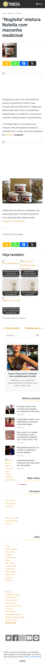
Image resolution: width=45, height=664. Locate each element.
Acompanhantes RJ (13, 614)
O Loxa (8, 523)
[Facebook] (24, 63)
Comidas (18, 13)
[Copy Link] (7, 63)
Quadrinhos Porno (12, 594)
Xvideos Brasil (11, 597)
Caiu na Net (10, 552)
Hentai (7, 592)
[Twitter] (8, 640)
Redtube (8, 555)
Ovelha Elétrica (11, 521)
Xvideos (8, 577)
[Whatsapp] (15, 63)
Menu (41, 4)
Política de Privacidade (32, 657)
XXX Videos (10, 563)
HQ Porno (9, 609)
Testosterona (10, 503)
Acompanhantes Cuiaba (14, 617)
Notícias (23, 318)
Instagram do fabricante (13, 221)
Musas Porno (10, 557)
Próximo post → (34, 328)
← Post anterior (11, 328)
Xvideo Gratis (10, 566)
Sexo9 (7, 560)
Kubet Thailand (11, 549)
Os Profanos (10, 501)
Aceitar (22, 661)
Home (4, 13)
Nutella (8, 135)
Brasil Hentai (10, 603)
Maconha (15, 318)
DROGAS (11, 13)
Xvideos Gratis (11, 620)
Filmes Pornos (11, 600)
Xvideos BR (10, 569)
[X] (32, 63)
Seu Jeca (9, 506)
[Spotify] (36, 640)
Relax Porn (9, 574)
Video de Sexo (11, 572)
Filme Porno (10, 611)
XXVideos (9, 580)
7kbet (7, 546)
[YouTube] (29, 640)
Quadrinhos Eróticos (13, 606)
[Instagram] (22, 640)
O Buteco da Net (11, 518)
